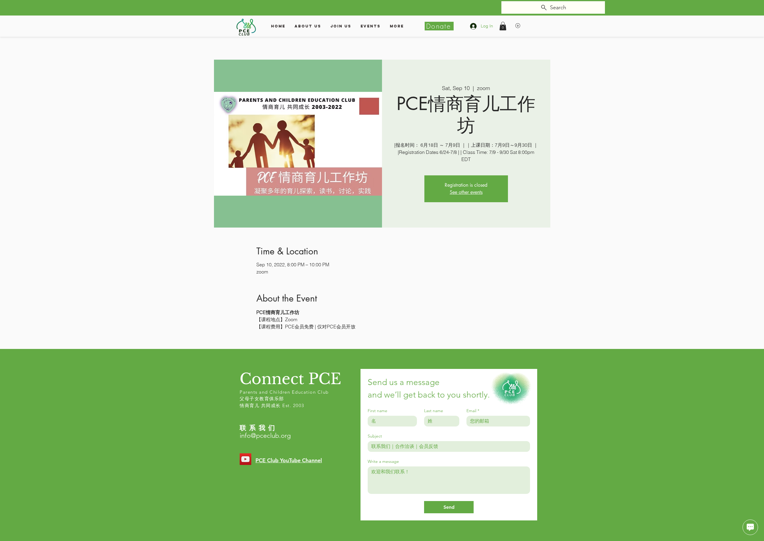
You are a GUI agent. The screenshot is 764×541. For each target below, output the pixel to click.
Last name (433, 410)
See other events (466, 192)
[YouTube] (245, 459)
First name (377, 410)
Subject (375, 436)
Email (472, 410)
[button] (502, 26)
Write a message (383, 461)
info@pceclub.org (265, 436)
